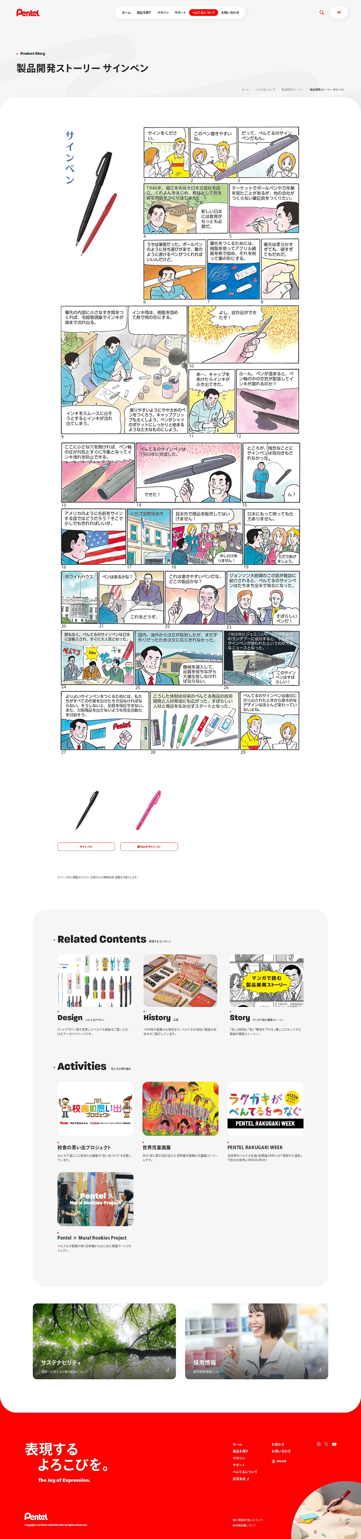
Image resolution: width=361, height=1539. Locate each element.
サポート (180, 12)
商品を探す (144, 12)
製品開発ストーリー (293, 89)
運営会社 (239, 1478)
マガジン (163, 12)
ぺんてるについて (203, 12)
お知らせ (278, 1444)
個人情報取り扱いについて (248, 1520)
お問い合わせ (230, 12)
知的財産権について (244, 1525)
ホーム (126, 12)
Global (281, 1461)
